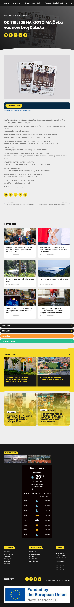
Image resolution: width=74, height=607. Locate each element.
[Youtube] (39, 579)
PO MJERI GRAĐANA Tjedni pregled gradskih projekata (41, 378)
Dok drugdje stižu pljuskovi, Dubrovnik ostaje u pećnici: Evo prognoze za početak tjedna (52, 310)
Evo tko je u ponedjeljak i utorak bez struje (20, 280)
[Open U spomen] (22, 3)
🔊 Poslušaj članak (14, 106)
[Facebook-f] (27, 579)
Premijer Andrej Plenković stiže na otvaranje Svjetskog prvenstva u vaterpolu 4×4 (19, 250)
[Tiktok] (35, 579)
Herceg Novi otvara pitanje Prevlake (54, 279)
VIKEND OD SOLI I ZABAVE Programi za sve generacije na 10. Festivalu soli (19, 310)
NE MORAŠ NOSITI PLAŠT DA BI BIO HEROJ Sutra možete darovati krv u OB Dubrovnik (53, 250)
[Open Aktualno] (10, 3)
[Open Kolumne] (73, 3)
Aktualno (24, 15)
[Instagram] (31, 579)
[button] (6, 35)
